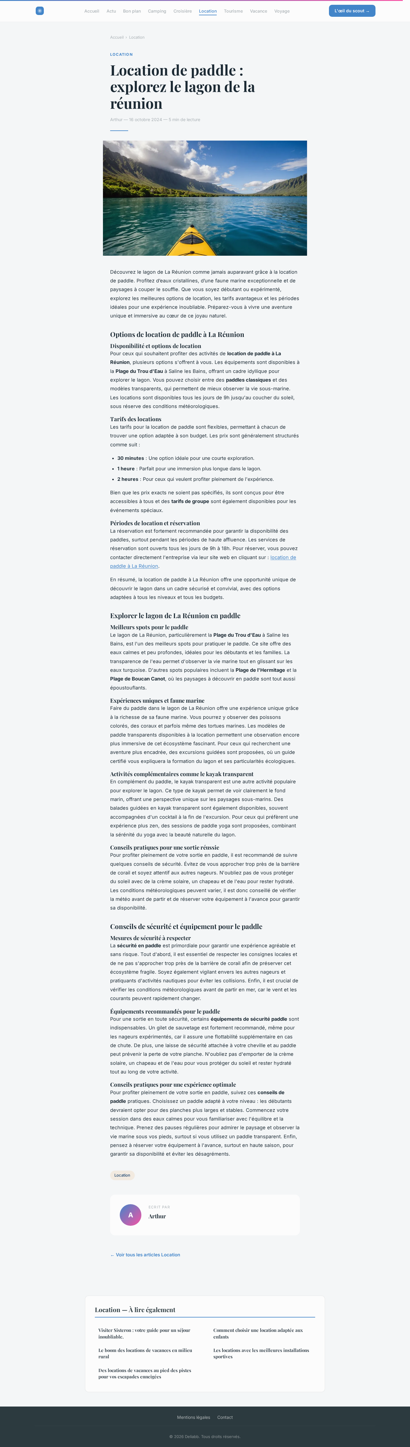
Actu (111, 10)
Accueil (91, 10)
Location (208, 10)
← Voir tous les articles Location (145, 1255)
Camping (157, 10)
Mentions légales (193, 1417)
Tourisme (233, 10)
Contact (225, 1417)
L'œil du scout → (352, 10)
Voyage (282, 10)
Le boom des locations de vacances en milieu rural (145, 1353)
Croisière (182, 10)
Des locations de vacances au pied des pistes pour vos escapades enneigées (144, 1373)
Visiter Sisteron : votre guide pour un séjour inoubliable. (144, 1333)
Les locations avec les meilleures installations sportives (261, 1353)
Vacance (258, 10)
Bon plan (132, 10)
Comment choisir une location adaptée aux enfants (258, 1333)
